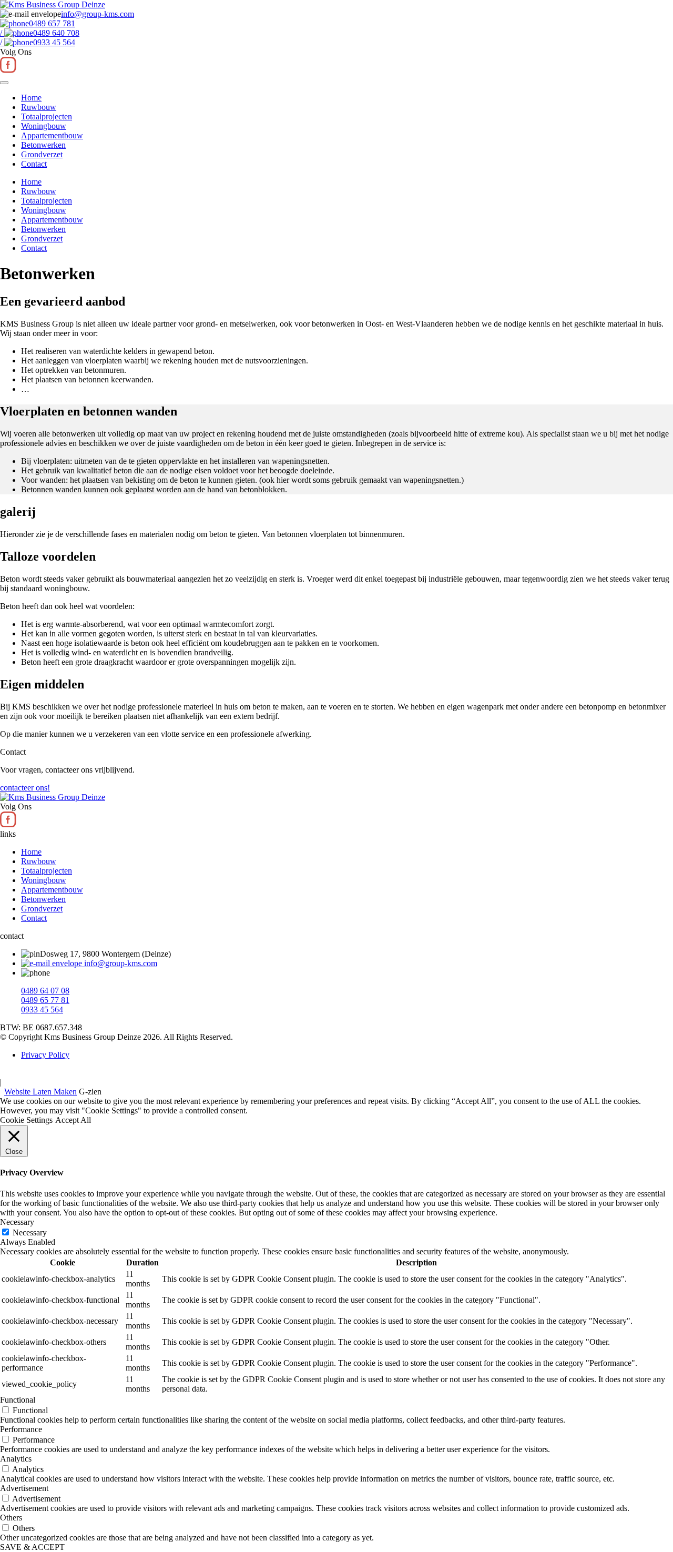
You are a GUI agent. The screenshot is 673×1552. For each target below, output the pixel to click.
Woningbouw (43, 125)
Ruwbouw (38, 107)
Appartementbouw (52, 135)
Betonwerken (43, 144)
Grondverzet (42, 154)
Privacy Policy (45, 1054)
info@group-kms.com (119, 963)
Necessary (30, 1232)
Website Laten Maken (40, 1091)
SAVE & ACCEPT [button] (32, 1547)
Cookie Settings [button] (26, 1119)
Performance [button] (21, 1429)
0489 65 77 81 (45, 1000)
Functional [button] (17, 1399)
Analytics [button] (16, 1458)
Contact (34, 163)
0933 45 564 (42, 1009)
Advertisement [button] (24, 1488)
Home (31, 97)
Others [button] (11, 1517)
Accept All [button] (73, 1119)
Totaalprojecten (46, 116)
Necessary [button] (17, 1222)
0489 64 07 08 (45, 990)
